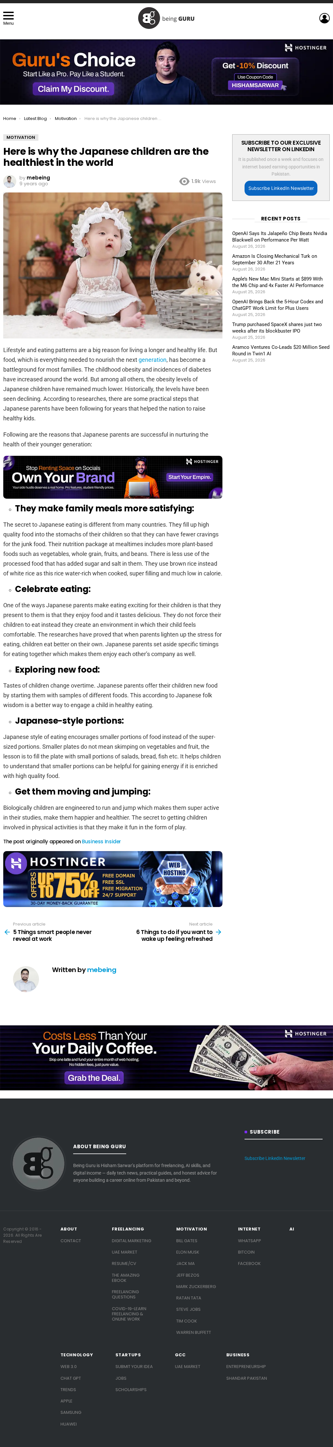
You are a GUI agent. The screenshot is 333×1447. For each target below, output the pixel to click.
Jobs (121, 1378)
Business (238, 1355)
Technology (76, 1355)
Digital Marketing (131, 1241)
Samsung (70, 1412)
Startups (128, 1355)
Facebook (249, 1263)
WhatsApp (249, 1241)
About (68, 1229)
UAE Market (124, 1252)
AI (291, 1229)
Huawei (68, 1424)
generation (152, 359)
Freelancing (128, 1229)
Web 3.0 (68, 1366)
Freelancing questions (125, 1294)
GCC (180, 1355)
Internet (249, 1229)
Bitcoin (246, 1252)
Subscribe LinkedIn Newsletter (281, 188)
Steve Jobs (188, 1309)
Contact (70, 1241)
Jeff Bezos (187, 1275)
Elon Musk (187, 1252)
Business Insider (101, 841)
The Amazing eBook (126, 1277)
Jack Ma (185, 1263)
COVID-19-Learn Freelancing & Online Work (129, 1314)
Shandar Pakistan (246, 1378)
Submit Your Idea (134, 1366)
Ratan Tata (188, 1298)
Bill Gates (186, 1241)
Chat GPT (70, 1378)
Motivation (191, 1229)
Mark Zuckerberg (196, 1286)
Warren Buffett (193, 1332)
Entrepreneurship (246, 1366)
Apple (66, 1401)
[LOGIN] (324, 18)
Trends (68, 1390)
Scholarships (131, 1390)
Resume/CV (124, 1263)
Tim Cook (186, 1321)
